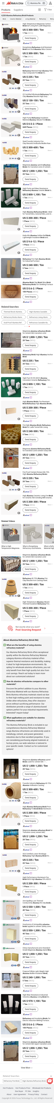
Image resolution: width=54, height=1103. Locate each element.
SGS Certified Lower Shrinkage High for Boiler (36, 855)
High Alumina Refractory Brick (34, 1081)
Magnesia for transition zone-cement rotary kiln (37, 450)
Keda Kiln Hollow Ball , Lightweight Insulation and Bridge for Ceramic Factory (37, 237)
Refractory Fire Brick (11, 1081)
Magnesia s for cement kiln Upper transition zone (37, 1043)
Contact (44, 1094)
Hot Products (8, 1088)
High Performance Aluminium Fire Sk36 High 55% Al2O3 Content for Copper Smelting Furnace (37, 878)
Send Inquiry (30, 38)
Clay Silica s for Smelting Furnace (38, 284)
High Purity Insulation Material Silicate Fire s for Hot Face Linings (36, 119)
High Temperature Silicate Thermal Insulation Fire (36, 603)
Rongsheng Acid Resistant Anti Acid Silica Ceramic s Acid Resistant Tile (37, 48)
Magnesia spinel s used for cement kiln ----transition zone (36, 761)
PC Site (28, 1091)
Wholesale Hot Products (41, 1088)
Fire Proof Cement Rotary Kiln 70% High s (36, 473)
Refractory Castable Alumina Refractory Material (40, 323)
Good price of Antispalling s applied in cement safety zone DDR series (37, 925)
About (9, 1094)
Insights (36, 1091)
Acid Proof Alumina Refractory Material (14, 323)
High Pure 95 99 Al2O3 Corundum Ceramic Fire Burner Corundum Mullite (36, 379)
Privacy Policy (33, 1094)
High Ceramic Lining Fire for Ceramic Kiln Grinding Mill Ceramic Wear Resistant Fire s (38, 497)
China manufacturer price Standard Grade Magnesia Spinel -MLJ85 (37, 949)
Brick (4, 19)
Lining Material (30, 19)
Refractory (42, 19)
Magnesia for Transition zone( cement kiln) (37, 831)
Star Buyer (19, 1091)
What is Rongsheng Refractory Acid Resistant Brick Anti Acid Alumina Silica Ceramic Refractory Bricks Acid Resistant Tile (33, 547)
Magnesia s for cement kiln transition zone (37, 556)
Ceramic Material (15, 19)
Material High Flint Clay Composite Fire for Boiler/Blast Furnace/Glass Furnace (38, 72)
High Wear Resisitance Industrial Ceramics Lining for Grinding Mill (36, 996)
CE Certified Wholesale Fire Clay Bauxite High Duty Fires (37, 95)
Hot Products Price (22, 1088)
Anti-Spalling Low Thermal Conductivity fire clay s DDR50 (37, 902)
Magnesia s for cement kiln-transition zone (37, 332)
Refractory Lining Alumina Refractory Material (40, 317)
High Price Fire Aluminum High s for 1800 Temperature (37, 808)
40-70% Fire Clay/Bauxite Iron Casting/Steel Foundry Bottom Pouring (35, 579)
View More (26, 1067)
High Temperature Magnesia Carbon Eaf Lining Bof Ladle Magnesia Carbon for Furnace (37, 25)
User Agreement (20, 1094)
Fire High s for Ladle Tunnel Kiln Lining (37, 426)
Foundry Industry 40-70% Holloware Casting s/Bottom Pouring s (37, 784)
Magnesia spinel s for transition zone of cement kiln (36, 166)
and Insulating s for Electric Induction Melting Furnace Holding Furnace (36, 1020)
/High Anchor (38, 356)
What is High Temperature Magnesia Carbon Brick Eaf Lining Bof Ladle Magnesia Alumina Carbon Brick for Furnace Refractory (11, 547)
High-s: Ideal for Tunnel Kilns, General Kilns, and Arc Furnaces (37, 213)
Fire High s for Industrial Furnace (37, 260)
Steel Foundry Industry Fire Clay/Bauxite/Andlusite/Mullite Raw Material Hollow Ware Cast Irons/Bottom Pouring (36, 142)
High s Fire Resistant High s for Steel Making (37, 403)
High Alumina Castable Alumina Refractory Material (40, 312)
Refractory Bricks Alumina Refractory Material (14, 317)
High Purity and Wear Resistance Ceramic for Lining (37, 190)
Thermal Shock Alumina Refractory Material (14, 312)
